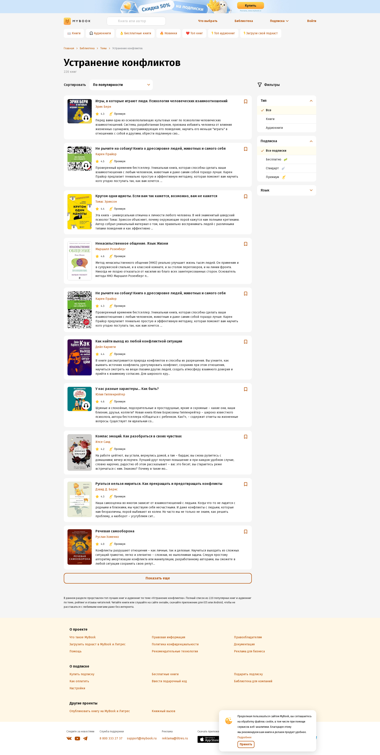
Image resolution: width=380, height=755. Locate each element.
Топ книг (196, 33)
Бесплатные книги (137, 33)
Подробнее (245, 737)
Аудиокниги (102, 33)
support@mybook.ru (142, 738)
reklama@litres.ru (175, 738)
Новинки (170, 33)
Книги (76, 33)
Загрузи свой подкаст (262, 33)
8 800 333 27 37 (111, 738)
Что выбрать (207, 21)
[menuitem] (286, 113)
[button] (286, 100)
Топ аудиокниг (224, 33)
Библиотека (244, 21)
